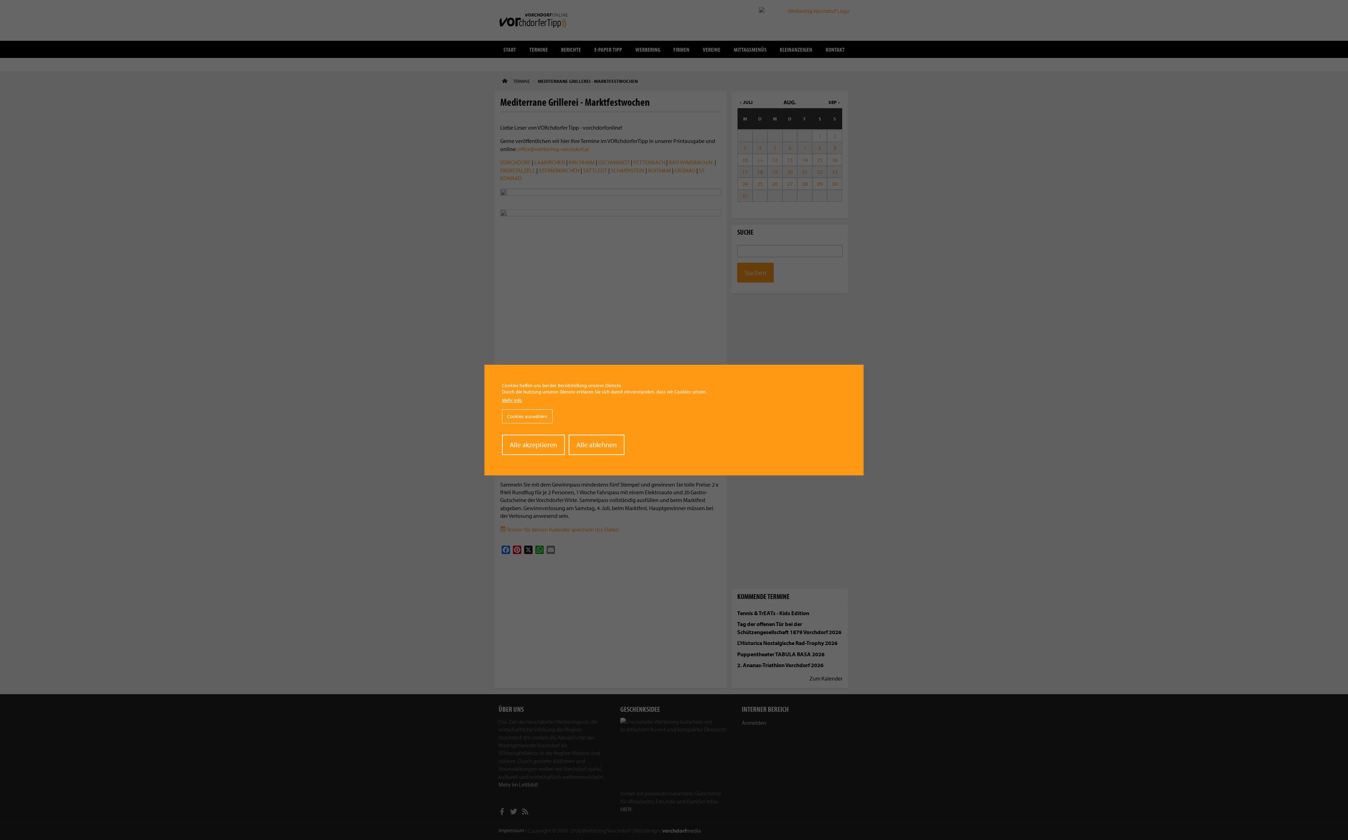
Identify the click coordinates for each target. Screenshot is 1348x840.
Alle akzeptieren (533, 444)
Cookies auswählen (527, 416)
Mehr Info (512, 400)
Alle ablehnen (596, 444)
